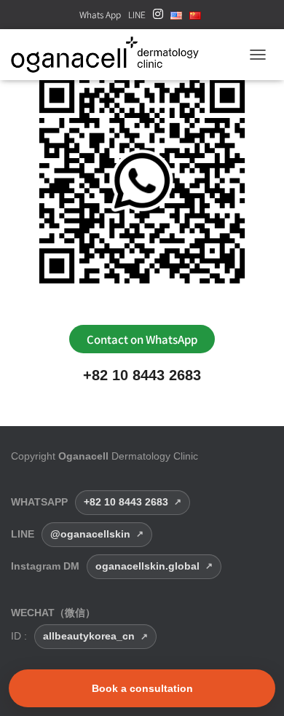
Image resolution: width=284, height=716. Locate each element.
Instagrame (158, 18)
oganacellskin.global (147, 566)
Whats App (100, 14)
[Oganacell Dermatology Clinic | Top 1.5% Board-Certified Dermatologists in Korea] (110, 54)
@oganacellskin (90, 534)
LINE (137, 14)
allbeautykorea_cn (89, 636)
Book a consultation (142, 688)
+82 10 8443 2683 (142, 375)
